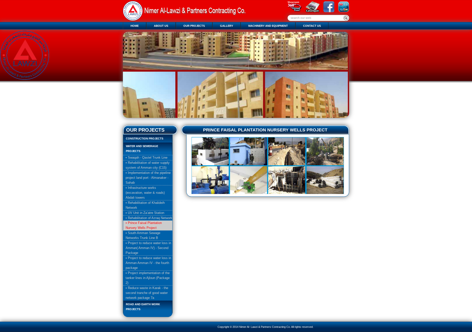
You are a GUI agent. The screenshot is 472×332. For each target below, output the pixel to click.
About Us (161, 25)
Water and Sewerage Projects (142, 148)
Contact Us (312, 25)
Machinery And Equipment (268, 25)
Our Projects (194, 25)
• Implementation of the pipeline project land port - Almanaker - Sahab (148, 177)
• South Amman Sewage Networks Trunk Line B (143, 235)
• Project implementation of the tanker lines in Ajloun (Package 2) (148, 278)
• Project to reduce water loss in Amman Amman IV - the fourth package (148, 263)
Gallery (226, 25)
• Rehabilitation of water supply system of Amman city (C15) (148, 165)
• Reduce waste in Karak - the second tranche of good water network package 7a (147, 293)
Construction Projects (144, 138)
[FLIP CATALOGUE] (311, 11)
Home (135, 25)
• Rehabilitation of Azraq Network (149, 218)
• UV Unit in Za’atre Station (145, 213)
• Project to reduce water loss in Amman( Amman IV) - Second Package (148, 248)
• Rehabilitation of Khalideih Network (145, 205)
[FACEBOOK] (327, 11)
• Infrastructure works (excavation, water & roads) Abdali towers (145, 192)
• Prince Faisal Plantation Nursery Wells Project (144, 225)
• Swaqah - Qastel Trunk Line (146, 157)
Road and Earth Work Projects (143, 307)
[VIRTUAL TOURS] (293, 11)
